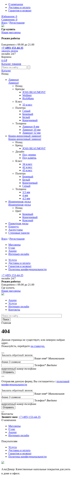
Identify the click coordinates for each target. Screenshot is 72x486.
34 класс (27, 164)
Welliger (27, 95)
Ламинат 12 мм (31, 132)
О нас (11, 247)
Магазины (14, 244)
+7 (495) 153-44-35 (12, 47)
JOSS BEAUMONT (34, 92)
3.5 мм (26, 192)
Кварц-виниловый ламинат (24, 135)
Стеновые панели (19, 232)
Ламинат (13, 79)
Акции (12, 250)
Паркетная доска (18, 223)
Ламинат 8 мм (30, 126)
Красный (27, 220)
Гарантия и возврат (19, 10)
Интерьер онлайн (18, 254)
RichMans (28, 98)
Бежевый (27, 114)
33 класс (27, 104)
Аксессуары (15, 229)
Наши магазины (11, 32)
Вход (4, 22)
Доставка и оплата (19, 7)
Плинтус (13, 226)
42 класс (27, 167)
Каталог (6, 70)
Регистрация (16, 22)
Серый (26, 110)
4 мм (25, 195)
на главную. (38, 346)
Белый (26, 117)
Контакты (14, 309)
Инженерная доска (19, 201)
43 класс (27, 170)
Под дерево (29, 154)
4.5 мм (26, 198)
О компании (15, 4)
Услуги (12, 259)
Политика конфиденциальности (27, 269)
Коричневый (30, 120)
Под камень (29, 157)
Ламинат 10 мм (31, 129)
